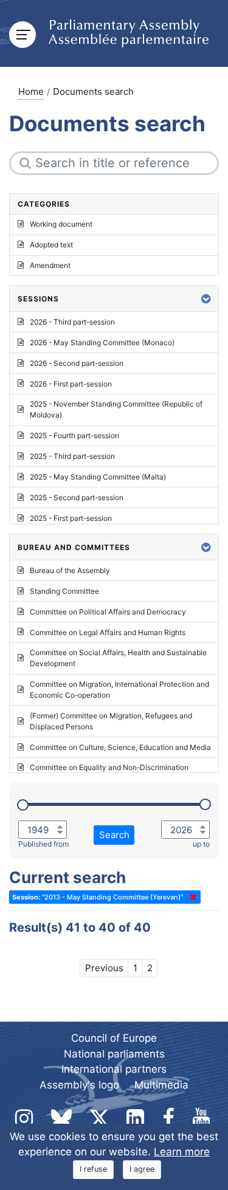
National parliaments (114, 1054)
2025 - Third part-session (72, 456)
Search (114, 835)
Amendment (50, 265)
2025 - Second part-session (76, 497)
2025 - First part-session (71, 518)
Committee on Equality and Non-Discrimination (109, 767)
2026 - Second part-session (76, 363)
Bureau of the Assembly (70, 570)
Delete (191, 897)
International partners (114, 1069)
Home (31, 91)
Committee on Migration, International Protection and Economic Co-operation (119, 689)
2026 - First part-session (71, 383)
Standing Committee (64, 591)
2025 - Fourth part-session (74, 435)
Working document (61, 224)
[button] (206, 299)
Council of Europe (114, 1038)
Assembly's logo (79, 1085)
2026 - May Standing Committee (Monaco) (102, 342)
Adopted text (51, 244)
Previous (104, 968)
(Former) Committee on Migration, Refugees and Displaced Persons (111, 721)
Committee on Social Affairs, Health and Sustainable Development (118, 658)
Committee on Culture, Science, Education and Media (120, 747)
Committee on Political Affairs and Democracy (108, 611)
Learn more (182, 1152)
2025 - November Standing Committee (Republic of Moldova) (116, 409)
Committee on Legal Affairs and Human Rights (107, 632)
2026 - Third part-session (72, 321)
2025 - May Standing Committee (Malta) (98, 476)
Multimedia (161, 1085)
